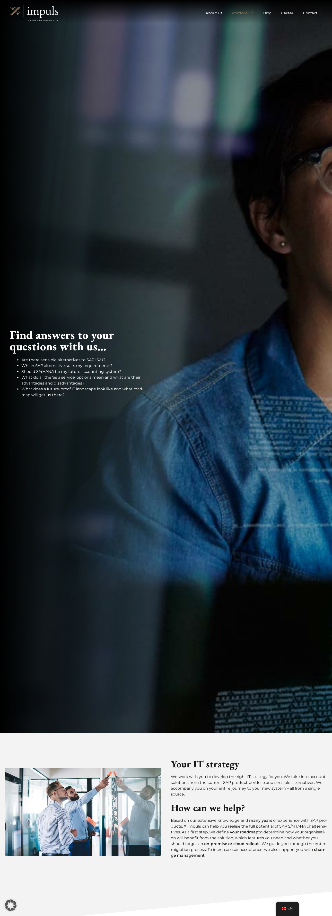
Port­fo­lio (239, 13)
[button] (10, 905)
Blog (267, 13)
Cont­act (310, 13)
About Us (214, 13)
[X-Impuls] (34, 12)
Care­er (287, 13)
